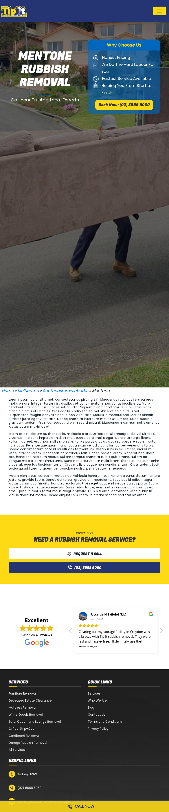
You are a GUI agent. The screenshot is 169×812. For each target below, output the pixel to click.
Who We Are (97, 700)
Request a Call (87, 553)
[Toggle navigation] (159, 11)
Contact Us (96, 714)
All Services (17, 749)
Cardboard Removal (24, 735)
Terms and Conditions (105, 721)
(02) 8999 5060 (87, 567)
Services (94, 693)
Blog (91, 707)
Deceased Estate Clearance (30, 700)
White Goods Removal (26, 714)
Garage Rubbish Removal (28, 742)
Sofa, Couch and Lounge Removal (35, 721)
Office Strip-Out (21, 728)
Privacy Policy (98, 728)
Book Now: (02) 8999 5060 (124, 105)
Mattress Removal (22, 707)
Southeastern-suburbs (65, 390)
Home (8, 390)
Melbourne (28, 390)
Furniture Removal (23, 693)
